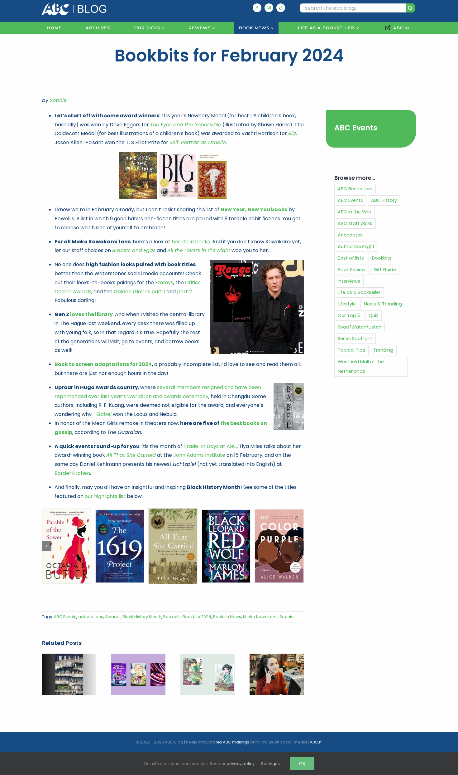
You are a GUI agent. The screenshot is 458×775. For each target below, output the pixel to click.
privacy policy (241, 764)
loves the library (91, 314)
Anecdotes (350, 235)
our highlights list (105, 496)
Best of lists (351, 258)
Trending (383, 350)
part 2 (184, 291)
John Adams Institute (199, 455)
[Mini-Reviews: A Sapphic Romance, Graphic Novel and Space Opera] (138, 657)
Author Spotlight (356, 246)
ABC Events (65, 617)
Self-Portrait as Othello (197, 142)
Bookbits (172, 617)
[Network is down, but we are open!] (277, 657)
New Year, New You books (254, 209)
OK (302, 764)
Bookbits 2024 (197, 617)
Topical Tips (351, 350)
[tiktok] (280, 7)
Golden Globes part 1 (139, 291)
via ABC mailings (232, 742)
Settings (269, 764)
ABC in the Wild (354, 212)
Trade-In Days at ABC (210, 446)
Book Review (351, 269)
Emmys (164, 282)
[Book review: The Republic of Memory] (69, 657)
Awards (113, 617)
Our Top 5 (349, 315)
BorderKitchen (72, 473)
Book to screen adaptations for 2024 (103, 364)
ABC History (384, 200)
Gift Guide (385, 269)
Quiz (373, 315)
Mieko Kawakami (260, 617)
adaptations (90, 617)
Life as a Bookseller (359, 292)
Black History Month (141, 617)
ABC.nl (316, 742)
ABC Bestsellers (355, 189)
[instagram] (269, 7)
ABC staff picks (355, 223)
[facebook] (257, 7)
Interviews (349, 281)
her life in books (191, 241)
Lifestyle (347, 304)
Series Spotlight (355, 338)
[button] (46, 546)
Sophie (58, 100)
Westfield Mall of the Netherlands (361, 366)
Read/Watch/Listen (359, 327)
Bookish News (227, 617)
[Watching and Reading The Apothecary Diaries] (207, 657)
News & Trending (383, 304)
